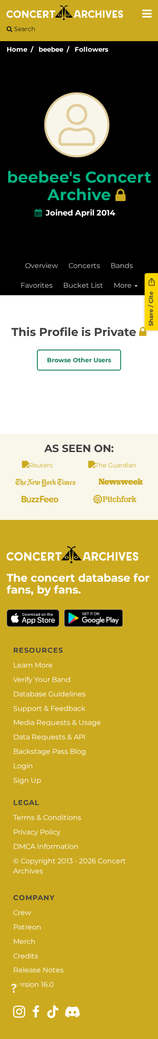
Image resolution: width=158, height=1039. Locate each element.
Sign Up (27, 780)
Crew (22, 912)
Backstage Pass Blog (49, 751)
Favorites (37, 285)
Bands (122, 266)
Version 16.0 (33, 984)
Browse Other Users (79, 360)
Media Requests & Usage (57, 722)
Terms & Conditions (47, 817)
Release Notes (38, 970)
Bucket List (83, 285)
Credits (25, 956)
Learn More (33, 665)
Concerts (84, 266)
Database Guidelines (49, 694)
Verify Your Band (42, 679)
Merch (24, 941)
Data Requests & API (49, 737)
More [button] (123, 285)
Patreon (27, 927)
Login (23, 766)
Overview (41, 266)
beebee (51, 49)
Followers (91, 49)
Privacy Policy (37, 832)
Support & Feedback (49, 708)
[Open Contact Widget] (13, 988)
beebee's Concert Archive (79, 185)
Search (23, 29)
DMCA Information (46, 846)
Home (17, 49)
